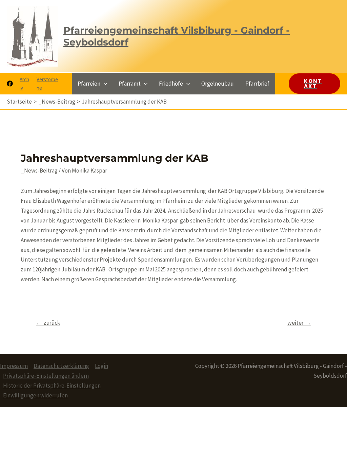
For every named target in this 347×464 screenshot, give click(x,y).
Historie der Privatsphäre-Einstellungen (52, 385)
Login (101, 366)
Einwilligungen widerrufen (35, 395)
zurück (48, 322)
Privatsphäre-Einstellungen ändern (46, 375)
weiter (299, 322)
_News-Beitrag (39, 170)
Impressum (14, 366)
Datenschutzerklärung (61, 366)
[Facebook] (10, 84)
